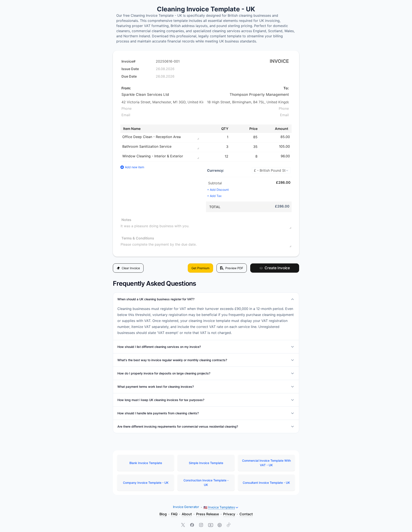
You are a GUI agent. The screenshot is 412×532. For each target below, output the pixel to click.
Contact (246, 514)
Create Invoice (277, 268)
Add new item (134, 167)
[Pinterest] (219, 525)
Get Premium (200, 268)
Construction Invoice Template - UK (206, 482)
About (187, 514)
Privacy (229, 514)
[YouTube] (210, 525)
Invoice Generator (186, 507)
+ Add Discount (218, 189)
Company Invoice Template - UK (145, 482)
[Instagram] (201, 525)
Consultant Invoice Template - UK (266, 482)
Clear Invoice (131, 268)
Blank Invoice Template (145, 463)
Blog (163, 514)
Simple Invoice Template (206, 463)
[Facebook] (192, 525)
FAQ (174, 514)
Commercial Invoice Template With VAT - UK (266, 463)
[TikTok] (228, 525)
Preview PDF (234, 268)
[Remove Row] (292, 136)
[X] (183, 525)
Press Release (207, 514)
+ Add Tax (214, 196)
